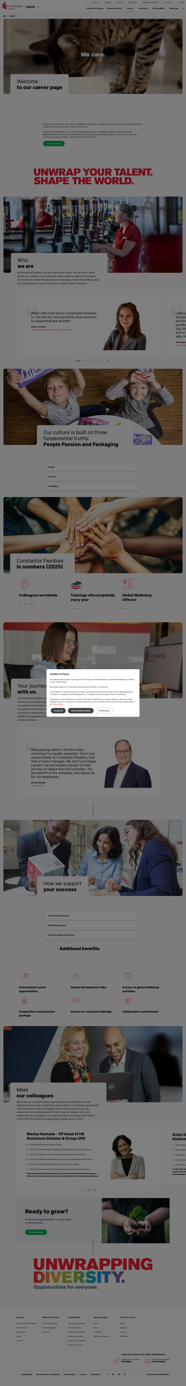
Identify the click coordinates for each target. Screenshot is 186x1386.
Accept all (58, 711)
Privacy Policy (58, 704)
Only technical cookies (81, 711)
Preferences (104, 711)
